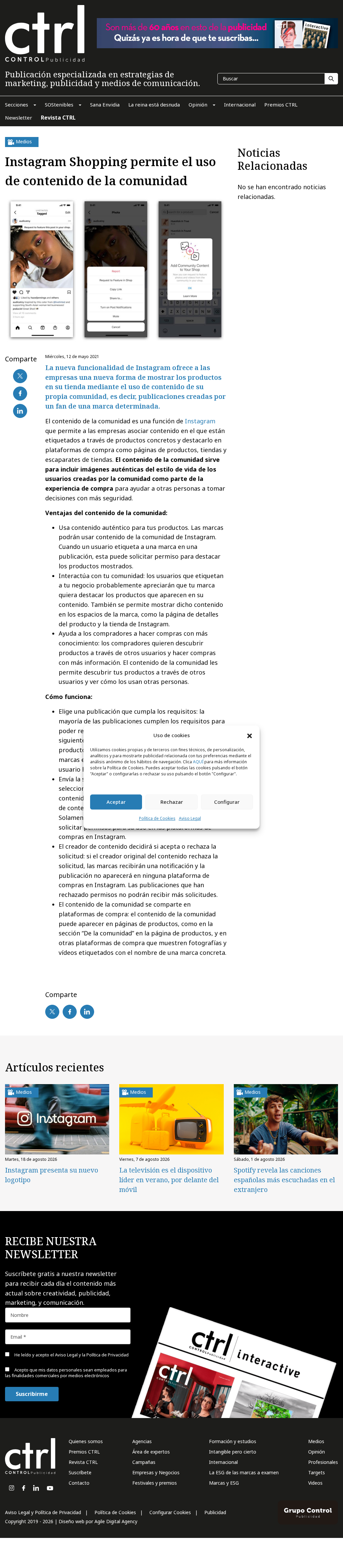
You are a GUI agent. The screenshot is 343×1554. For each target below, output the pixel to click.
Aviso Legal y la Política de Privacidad (92, 1355)
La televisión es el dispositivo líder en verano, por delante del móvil (169, 1180)
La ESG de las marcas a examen (244, 1472)
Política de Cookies (157, 818)
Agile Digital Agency (115, 1521)
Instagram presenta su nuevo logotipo (51, 1175)
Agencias (142, 1441)
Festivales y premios (154, 1483)
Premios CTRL (84, 1452)
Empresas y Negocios (156, 1472)
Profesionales (323, 1462)
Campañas (143, 1462)
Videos (315, 1483)
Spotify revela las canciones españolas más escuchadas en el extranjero (284, 1180)
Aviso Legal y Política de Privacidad (43, 1512)
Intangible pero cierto (232, 1452)
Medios (316, 1441)
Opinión (316, 1452)
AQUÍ (198, 762)
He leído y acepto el (71, 1355)
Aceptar (116, 802)
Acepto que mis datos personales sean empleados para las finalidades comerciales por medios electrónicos (66, 1373)
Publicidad (215, 1512)
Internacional (223, 1462)
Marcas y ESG (224, 1483)
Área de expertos (151, 1452)
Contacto (79, 1483)
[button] (249, 735)
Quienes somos (86, 1441)
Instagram (200, 421)
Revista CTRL (83, 1462)
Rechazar (171, 802)
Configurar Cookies (170, 1512)
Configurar (226, 802)
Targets (316, 1472)
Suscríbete (80, 1472)
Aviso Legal (190, 818)
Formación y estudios (232, 1441)
